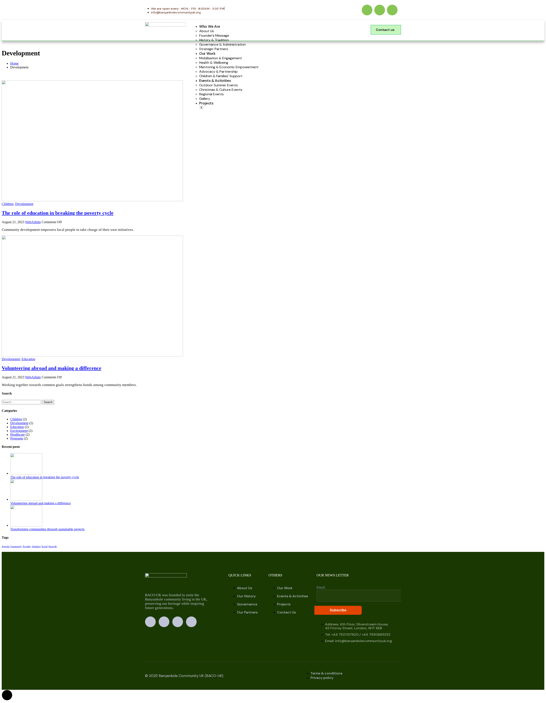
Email (321, 587)
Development (24, 204)
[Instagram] (379, 10)
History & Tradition (214, 40)
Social (45, 546)
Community (16, 546)
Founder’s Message (214, 35)
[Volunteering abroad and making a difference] (92, 355)
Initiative (36, 546)
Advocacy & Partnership (218, 71)
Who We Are (209, 26)
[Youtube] (392, 10)
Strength (52, 546)
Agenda (5, 546)
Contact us (385, 29)
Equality (27, 546)
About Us (206, 31)
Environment (19, 431)
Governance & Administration (222, 44)
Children (7, 204)
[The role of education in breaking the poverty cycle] (92, 200)
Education (28, 359)
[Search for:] (22, 402)
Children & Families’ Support (221, 76)
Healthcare (17, 434)
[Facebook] (367, 10)
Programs (16, 438)
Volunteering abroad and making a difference (51, 368)
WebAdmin (33, 222)
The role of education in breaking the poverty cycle (57, 213)
